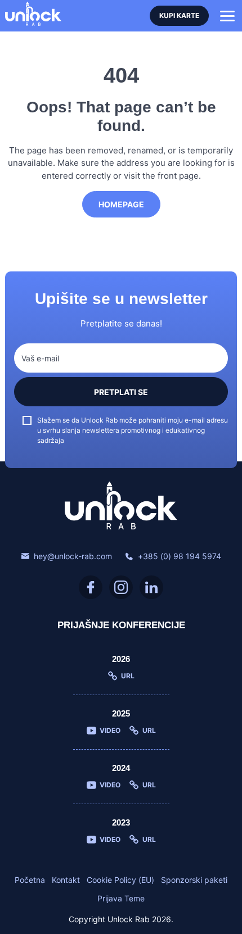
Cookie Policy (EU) (120, 880)
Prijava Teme (121, 898)
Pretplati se (121, 392)
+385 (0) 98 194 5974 (179, 556)
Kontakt (66, 880)
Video (110, 730)
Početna (30, 880)
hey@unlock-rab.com (73, 556)
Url (128, 676)
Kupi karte (179, 15)
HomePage (121, 204)
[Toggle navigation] (227, 16)
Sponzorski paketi (194, 880)
